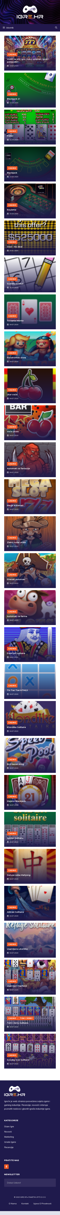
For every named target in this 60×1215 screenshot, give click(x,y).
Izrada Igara (10, 1142)
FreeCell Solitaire (16, 653)
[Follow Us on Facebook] (6, 1166)
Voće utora (13, 431)
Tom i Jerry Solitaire (17, 1023)
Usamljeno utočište (17, 949)
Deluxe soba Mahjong (18, 875)
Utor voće (12, 394)
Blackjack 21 (13, 98)
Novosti (8, 1131)
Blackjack (12, 172)
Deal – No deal (14, 246)
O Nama (13, 1203)
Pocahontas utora (16, 357)
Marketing (9, 1136)
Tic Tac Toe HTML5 (17, 690)
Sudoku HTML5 (15, 283)
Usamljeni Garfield (17, 986)
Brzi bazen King (15, 764)
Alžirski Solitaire (15, 912)
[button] (56, 28)
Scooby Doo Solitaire (18, 1060)
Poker (10, 135)
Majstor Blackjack (16, 801)
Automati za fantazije (18, 468)
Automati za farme (17, 616)
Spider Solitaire (15, 838)
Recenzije (9, 1147)
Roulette (11, 209)
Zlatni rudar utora (16, 542)
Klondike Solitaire (16, 727)
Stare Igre (9, 1126)
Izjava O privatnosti (42, 1203)
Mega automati (15, 505)
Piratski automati (16, 579)
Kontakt (25, 1203)
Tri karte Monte (15, 320)
